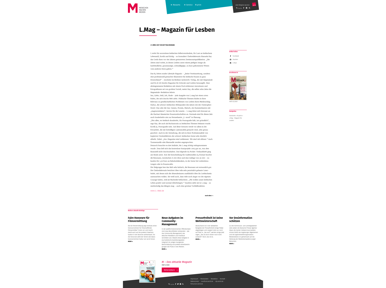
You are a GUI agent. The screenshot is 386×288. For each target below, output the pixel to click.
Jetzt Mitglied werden (243, 5)
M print (198, 5)
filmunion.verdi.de (196, 284)
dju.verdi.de (219, 281)
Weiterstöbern (169, 270)
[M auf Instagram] (246, 8)
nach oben (208, 196)
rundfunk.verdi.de (207, 281)
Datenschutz (194, 281)
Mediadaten (204, 279)
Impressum (194, 279)
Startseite (232, 116)
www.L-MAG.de (157, 191)
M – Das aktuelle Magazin (177, 262)
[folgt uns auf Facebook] (175, 284)
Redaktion (214, 279)
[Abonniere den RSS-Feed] (249, 8)
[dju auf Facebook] (243, 8)
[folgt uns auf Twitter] (178, 284)
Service (189, 5)
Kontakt (222, 279)
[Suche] (169, 284)
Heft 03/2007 (233, 101)
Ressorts (176, 5)
